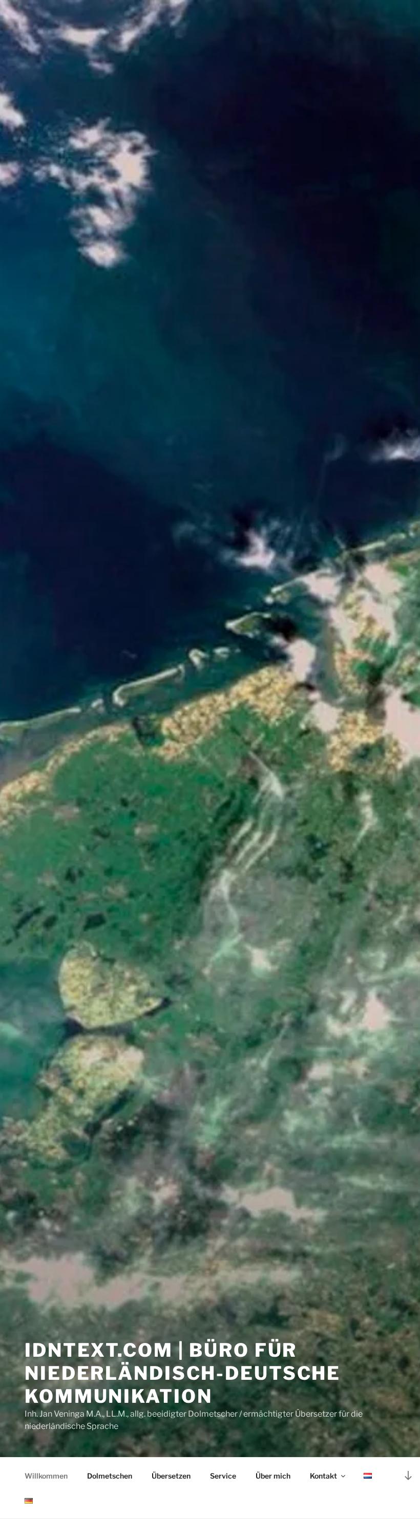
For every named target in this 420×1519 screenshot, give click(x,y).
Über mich (273, 1475)
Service (223, 1475)
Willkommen (46, 1475)
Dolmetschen (109, 1475)
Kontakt (323, 1475)
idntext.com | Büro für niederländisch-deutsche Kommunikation (183, 1373)
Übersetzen (171, 1475)
